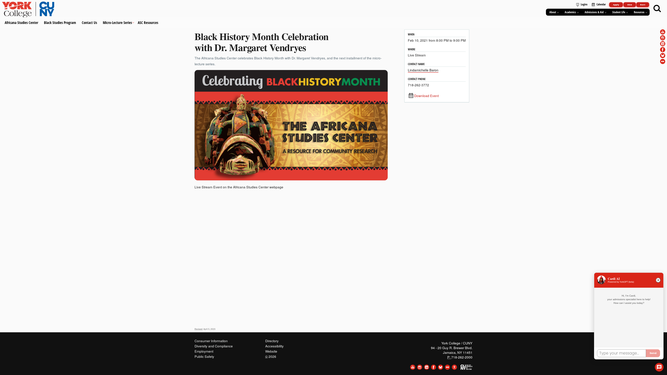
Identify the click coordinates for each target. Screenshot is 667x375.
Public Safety (204, 355)
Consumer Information (211, 339)
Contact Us (89, 22)
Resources (639, 12)
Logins (584, 4)
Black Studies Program (60, 22)
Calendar (601, 4)
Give (629, 4)
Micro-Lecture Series (117, 22)
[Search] (657, 8)
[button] (659, 367)
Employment (204, 350)
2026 (270, 355)
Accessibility (274, 345)
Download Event (426, 95)
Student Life (618, 12)
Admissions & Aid (594, 12)
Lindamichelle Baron (423, 70)
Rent (642, 4)
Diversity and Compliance (214, 345)
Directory (272, 339)
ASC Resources (148, 22)
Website (271, 350)
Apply (616, 4)
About (552, 12)
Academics (570, 12)
